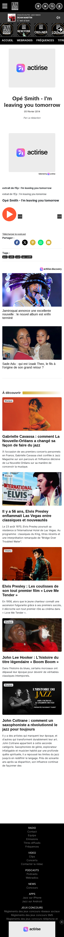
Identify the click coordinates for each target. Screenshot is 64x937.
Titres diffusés (32, 842)
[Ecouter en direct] (45, 6)
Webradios (25, 40)
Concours (32, 887)
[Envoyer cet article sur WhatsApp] (39, 244)
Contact (32, 831)
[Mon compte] (59, 6)
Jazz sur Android (32, 901)
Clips (32, 856)
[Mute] (58, 17)
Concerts (32, 860)
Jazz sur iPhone (32, 897)
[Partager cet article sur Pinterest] (32, 244)
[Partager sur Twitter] (24, 244)
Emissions (32, 839)
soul (18, 257)
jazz (5, 257)
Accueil (7, 40)
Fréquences (45, 40)
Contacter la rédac (32, 864)
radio (11, 257)
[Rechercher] (52, 6)
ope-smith (27, 257)
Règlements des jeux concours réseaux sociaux (32, 911)
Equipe (32, 835)
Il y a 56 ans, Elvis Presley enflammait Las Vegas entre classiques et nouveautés (26, 515)
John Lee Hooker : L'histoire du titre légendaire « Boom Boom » (30, 659)
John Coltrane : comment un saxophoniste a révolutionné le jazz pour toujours (29, 724)
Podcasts (32, 873)
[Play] (4, 27)
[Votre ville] (38, 6)
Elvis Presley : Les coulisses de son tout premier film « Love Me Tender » (30, 590)
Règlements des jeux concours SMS (32, 915)
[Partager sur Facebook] (16, 244)
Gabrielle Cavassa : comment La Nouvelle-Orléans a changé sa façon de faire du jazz (30, 440)
